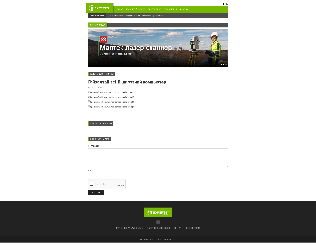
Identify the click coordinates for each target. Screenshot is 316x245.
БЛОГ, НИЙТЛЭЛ (106, 74)
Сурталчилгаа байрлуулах (129, 228)
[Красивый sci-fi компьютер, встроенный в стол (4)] (111, 106)
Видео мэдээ (154, 9)
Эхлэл (120, 9)
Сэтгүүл (178, 228)
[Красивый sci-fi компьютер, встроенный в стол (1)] (111, 92)
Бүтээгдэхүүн (170, 9)
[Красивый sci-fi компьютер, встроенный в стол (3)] (111, 101)
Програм (184, 9)
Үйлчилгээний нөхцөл (158, 228)
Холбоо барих (193, 228)
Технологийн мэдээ (135, 9)
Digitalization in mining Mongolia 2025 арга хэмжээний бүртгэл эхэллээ (136, 16)
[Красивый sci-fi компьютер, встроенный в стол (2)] (111, 96)
